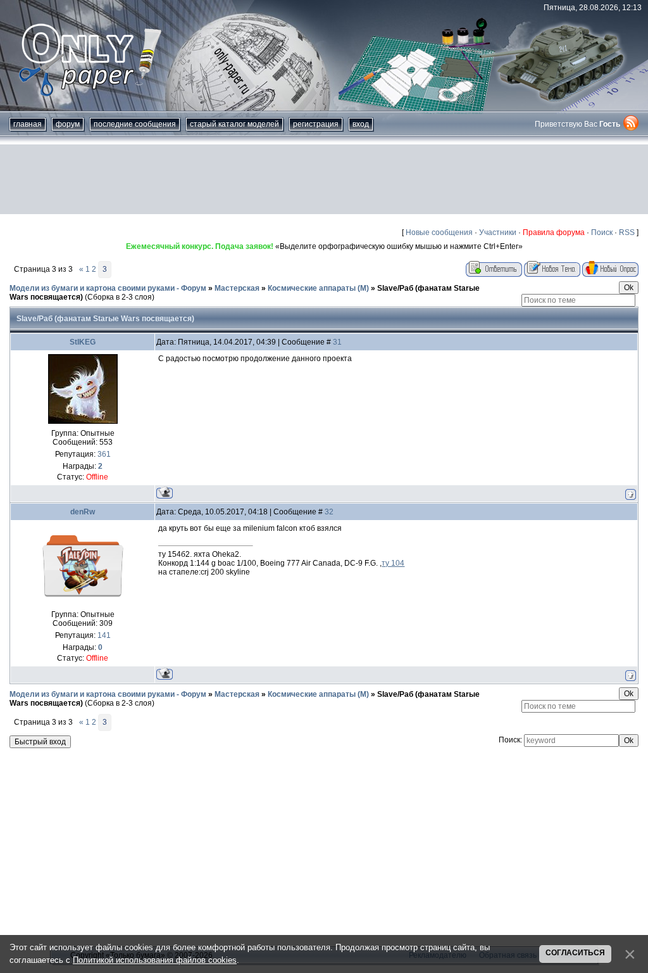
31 (337, 342)
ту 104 (393, 563)
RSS (627, 232)
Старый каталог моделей (234, 124)
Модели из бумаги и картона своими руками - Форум (107, 288)
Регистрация (316, 124)
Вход (360, 124)
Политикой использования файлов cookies (155, 960)
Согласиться (575, 952)
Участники (497, 232)
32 (329, 511)
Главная (27, 124)
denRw (82, 511)
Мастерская (237, 288)
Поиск (602, 232)
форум (68, 124)
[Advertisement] (324, 179)
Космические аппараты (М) (318, 288)
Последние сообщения (135, 124)
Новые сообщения (439, 232)
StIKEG (83, 342)
